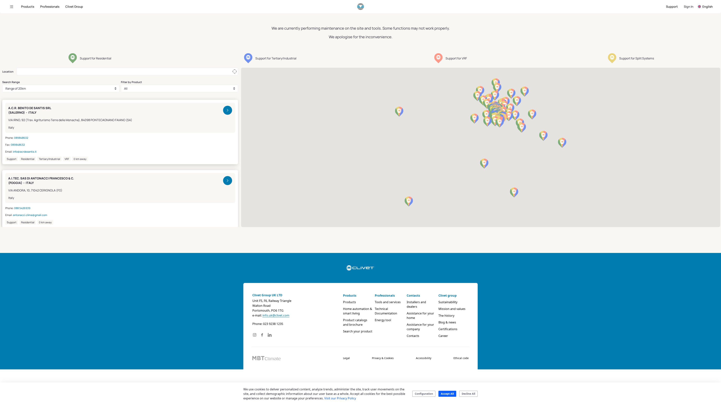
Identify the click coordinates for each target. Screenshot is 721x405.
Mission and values (451, 309)
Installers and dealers (416, 304)
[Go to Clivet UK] (360, 6)
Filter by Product (131, 82)
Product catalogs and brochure (355, 322)
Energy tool (383, 320)
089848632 (21, 138)
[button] (509, 116)
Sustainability (447, 302)
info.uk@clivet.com (275, 315)
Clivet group (447, 295)
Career (443, 336)
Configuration (424, 393)
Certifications (447, 329)
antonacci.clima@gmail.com (30, 215)
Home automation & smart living (357, 311)
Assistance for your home (420, 315)
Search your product (357, 331)
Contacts (413, 295)
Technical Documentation (386, 311)
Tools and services (388, 302)
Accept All (447, 393)
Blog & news (447, 322)
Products (349, 295)
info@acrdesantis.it (25, 151)
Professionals (385, 295)
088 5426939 (22, 208)
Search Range (11, 82)
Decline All (468, 393)
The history (446, 316)
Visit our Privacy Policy (340, 398)
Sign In (688, 6)
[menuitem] (28, 6)
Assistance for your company (420, 326)
